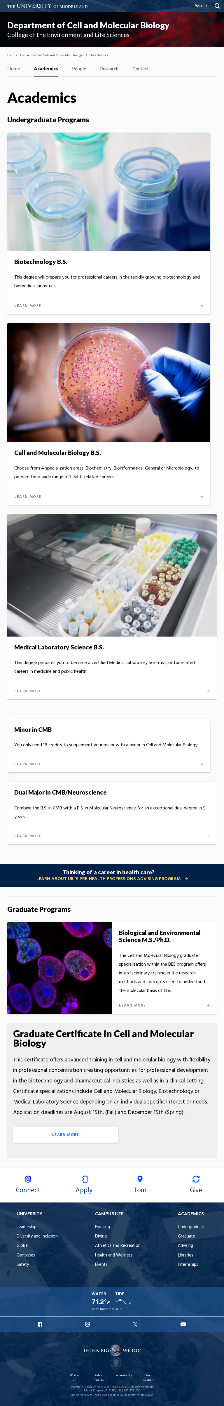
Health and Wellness (113, 1255)
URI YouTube (183, 1324)
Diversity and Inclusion (37, 1236)
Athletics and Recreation (118, 1245)
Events (101, 1264)
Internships (188, 1264)
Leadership (26, 1227)
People (79, 68)
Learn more (65, 1135)
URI (10, 55)
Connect (28, 1190)
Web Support (148, 1377)
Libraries (185, 1255)
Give (196, 1190)
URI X (136, 1324)
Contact (140, 68)
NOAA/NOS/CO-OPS (111, 1309)
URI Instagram (88, 1324)
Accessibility (124, 1375)
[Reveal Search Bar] (217, 6)
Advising (185, 1245)
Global (22, 1245)
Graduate (186, 1236)
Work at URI (75, 1377)
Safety (23, 1264)
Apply (84, 1190)
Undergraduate (192, 1227)
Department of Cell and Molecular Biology (88, 25)
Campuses (26, 1255)
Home (13, 68)
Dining (101, 1236)
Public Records (99, 1377)
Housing (102, 1227)
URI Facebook (40, 1324)
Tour (140, 1190)
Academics (46, 68)
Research (109, 68)
